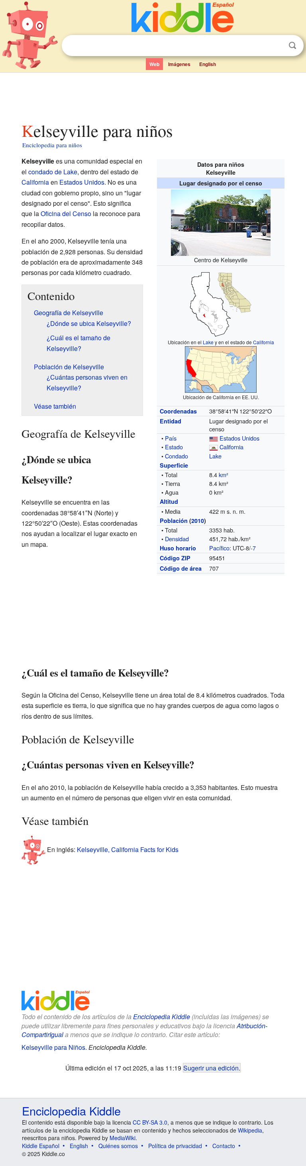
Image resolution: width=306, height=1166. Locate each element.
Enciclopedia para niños (52, 145)
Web (154, 64)
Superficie (174, 465)
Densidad (177, 538)
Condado (176, 456)
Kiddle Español (40, 1146)
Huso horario (178, 548)
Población (174, 521)
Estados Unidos (239, 438)
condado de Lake (52, 171)
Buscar (292, 46)
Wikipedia (250, 1130)
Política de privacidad (175, 1146)
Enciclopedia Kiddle (161, 1016)
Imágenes (179, 64)
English (207, 64)
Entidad (170, 421)
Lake (208, 342)
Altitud (169, 501)
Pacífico (219, 548)
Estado (174, 447)
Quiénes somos (118, 1146)
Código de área (181, 568)
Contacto (223, 1146)
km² (223, 474)
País (171, 438)
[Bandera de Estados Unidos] (213, 438)
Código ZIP (175, 558)
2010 (197, 521)
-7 (253, 548)
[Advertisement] (153, 95)
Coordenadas (178, 411)
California (263, 342)
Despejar (276, 46)
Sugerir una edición (211, 1067)
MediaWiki (122, 1138)
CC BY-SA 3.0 (150, 1122)
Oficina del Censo (66, 213)
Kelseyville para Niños (53, 1047)
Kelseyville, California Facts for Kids (127, 849)
